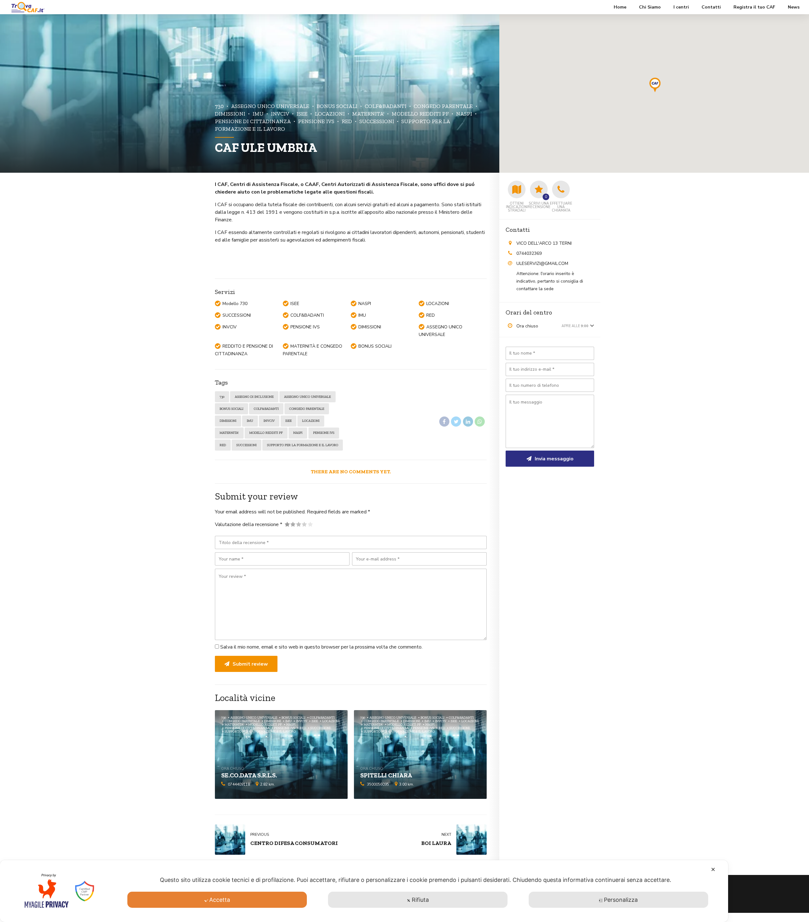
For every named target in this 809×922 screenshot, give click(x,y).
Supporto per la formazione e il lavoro (302, 445)
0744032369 (529, 253)
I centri (681, 7)
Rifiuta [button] (420, 899)
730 (219, 106)
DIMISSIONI (228, 421)
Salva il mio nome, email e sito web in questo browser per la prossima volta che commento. (321, 647)
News (794, 7)
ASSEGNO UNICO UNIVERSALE (270, 106)
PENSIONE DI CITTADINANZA (247, 728)
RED (347, 121)
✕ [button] (713, 869)
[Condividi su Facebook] (444, 421)
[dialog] (364, 891)
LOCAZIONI (330, 113)
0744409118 (239, 784)
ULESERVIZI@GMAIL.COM (542, 263)
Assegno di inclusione (254, 397)
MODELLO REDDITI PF (420, 113)
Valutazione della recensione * (248, 524)
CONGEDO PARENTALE (443, 106)
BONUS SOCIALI (337, 106)
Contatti (711, 7)
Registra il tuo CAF (754, 7)
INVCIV (280, 113)
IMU (258, 113)
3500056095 (378, 784)
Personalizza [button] (621, 899)
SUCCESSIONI (376, 121)
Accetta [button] (219, 899)
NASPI (464, 113)
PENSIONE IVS (316, 121)
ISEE (301, 113)
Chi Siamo (650, 7)
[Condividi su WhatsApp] (480, 421)
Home (620, 7)
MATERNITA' (368, 113)
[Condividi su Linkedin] (468, 421)
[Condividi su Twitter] (456, 421)
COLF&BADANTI (385, 106)
